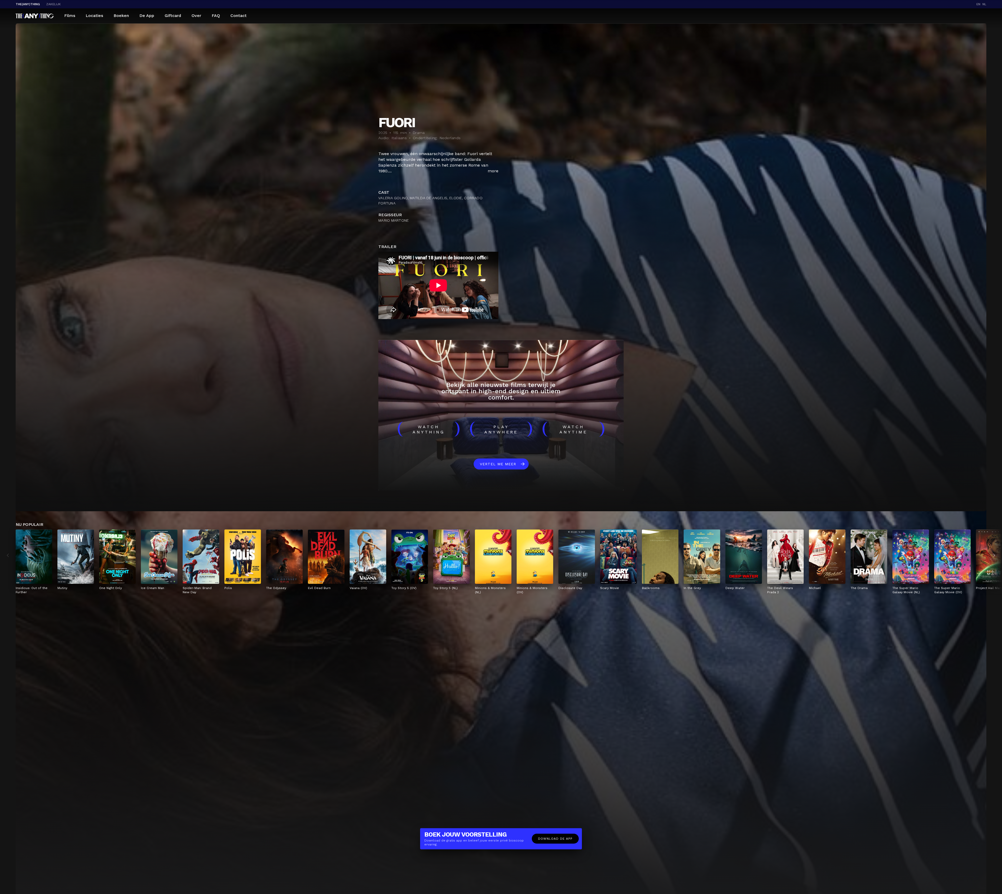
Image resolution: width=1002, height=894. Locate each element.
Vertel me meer (498, 464)
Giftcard (173, 15)
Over (196, 15)
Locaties (94, 15)
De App (146, 15)
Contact (238, 15)
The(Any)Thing (28, 4)
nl (984, 4)
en (978, 4)
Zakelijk (53, 4)
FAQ (216, 15)
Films (69, 15)
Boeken (121, 15)
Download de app (555, 838)
